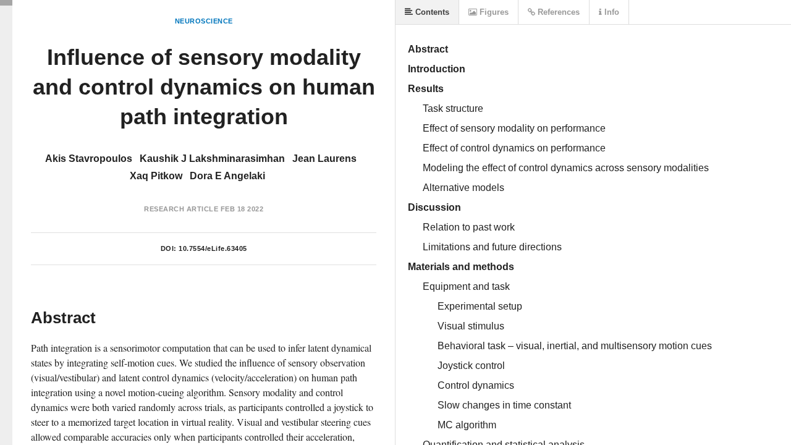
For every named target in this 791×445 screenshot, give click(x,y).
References (557, 12)
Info (610, 12)
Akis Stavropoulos (88, 158)
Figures (493, 12)
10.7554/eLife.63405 (213, 248)
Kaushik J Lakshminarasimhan (212, 158)
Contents (431, 12)
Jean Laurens (324, 158)
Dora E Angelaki (227, 176)
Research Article (181, 209)
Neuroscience (204, 21)
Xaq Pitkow (156, 176)
